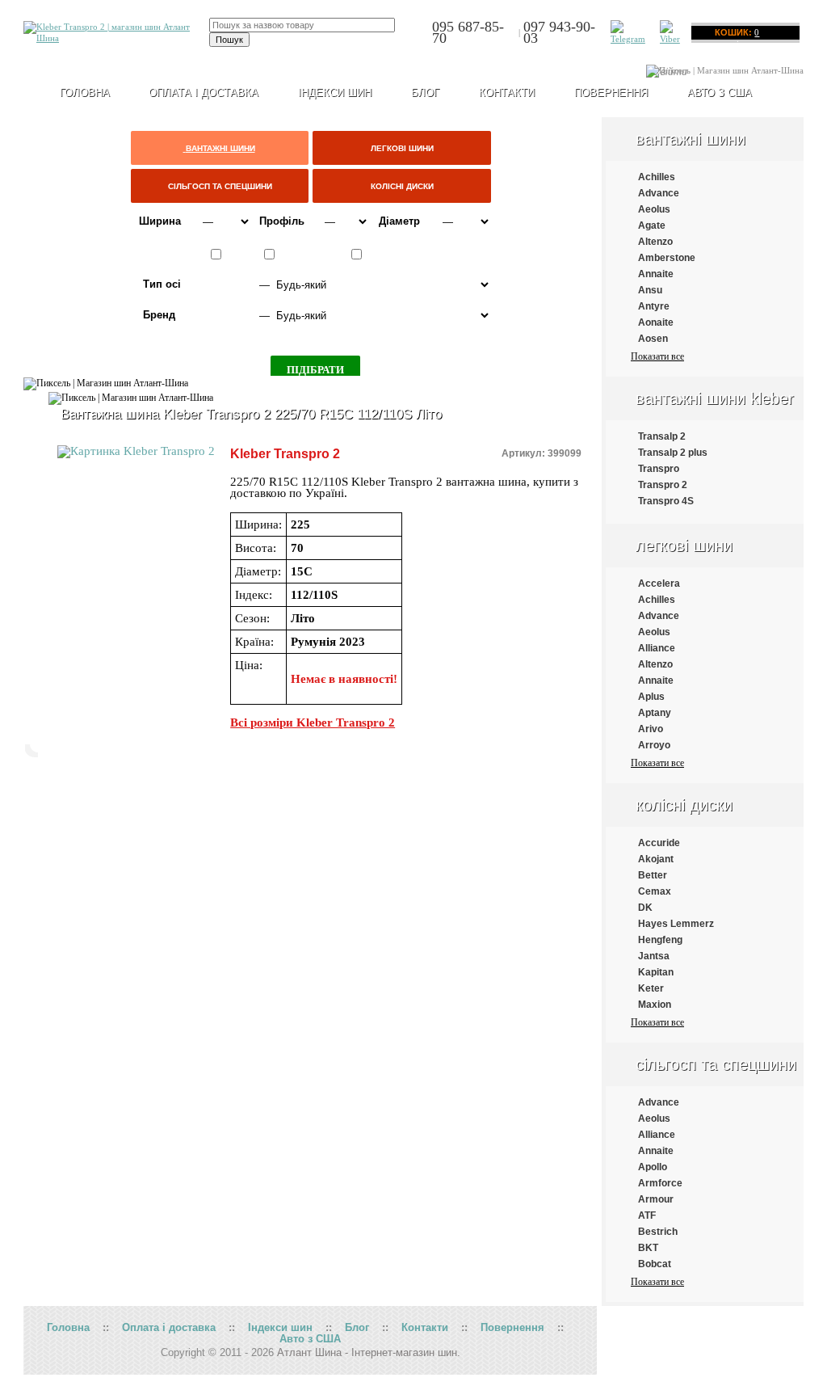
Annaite (656, 274)
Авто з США (719, 92)
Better (652, 875)
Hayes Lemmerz (676, 923)
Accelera (659, 583)
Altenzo (655, 241)
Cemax (654, 891)
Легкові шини (684, 545)
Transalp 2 (662, 436)
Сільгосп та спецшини (716, 1064)
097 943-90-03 (559, 32)
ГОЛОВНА (85, 92)
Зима (378, 254)
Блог (425, 92)
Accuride (659, 843)
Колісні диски (684, 805)
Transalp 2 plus (672, 452)
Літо (236, 254)
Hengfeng (660, 940)
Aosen (653, 338)
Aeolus (654, 209)
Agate (651, 225)
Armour (656, 1199)
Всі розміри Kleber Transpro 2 (312, 722)
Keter (651, 988)
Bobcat (654, 1264)
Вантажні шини (690, 139)
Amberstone (666, 257)
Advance (658, 193)
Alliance (656, 648)
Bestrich (658, 1231)
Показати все (657, 356)
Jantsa (654, 956)
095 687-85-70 (468, 32)
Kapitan (656, 972)
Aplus (651, 696)
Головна (68, 1327)
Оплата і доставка (203, 92)
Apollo (652, 1167)
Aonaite (656, 322)
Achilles (656, 177)
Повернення (611, 92)
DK (645, 907)
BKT (648, 1247)
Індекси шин (335, 92)
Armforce (660, 1183)
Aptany (654, 712)
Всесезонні (307, 254)
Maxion (654, 1004)
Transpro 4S (666, 501)
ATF (647, 1215)
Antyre (654, 306)
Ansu (650, 290)
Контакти (507, 92)
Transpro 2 (662, 485)
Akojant (656, 859)
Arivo (650, 729)
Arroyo (654, 745)
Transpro (658, 468)
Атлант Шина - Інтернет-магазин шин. (368, 1352)
